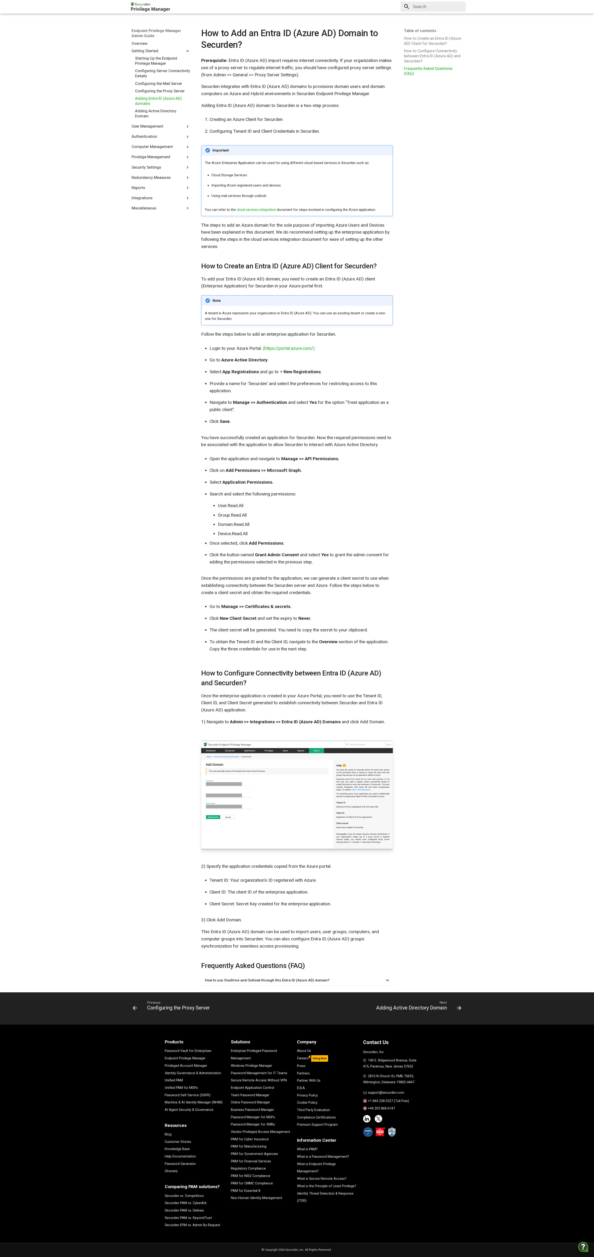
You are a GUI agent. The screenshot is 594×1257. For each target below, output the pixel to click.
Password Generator (180, 1164)
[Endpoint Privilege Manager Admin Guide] (150, 6)
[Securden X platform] (378, 1118)
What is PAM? (307, 1149)
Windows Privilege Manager (251, 1066)
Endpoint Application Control (252, 1088)
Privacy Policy (307, 1095)
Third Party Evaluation (313, 1110)
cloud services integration (257, 210)
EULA (301, 1088)
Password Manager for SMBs (253, 1124)
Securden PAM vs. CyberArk (186, 1203)
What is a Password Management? (323, 1157)
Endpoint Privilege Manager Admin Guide (156, 33)
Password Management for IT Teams (259, 1073)
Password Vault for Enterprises (188, 1051)
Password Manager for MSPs (253, 1117)
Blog (168, 1134)
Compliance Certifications (316, 1117)
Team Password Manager (250, 1095)
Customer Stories (178, 1142)
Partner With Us (308, 1081)
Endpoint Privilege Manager (185, 1058)
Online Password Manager (250, 1102)
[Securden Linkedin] (367, 1118)
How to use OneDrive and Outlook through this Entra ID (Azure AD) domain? (267, 980)
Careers (303, 1058)
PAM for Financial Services (251, 1161)
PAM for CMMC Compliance (252, 1183)
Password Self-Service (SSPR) (187, 1095)
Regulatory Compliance (248, 1168)
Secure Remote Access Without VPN (259, 1080)
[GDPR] (368, 1132)
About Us (304, 1051)
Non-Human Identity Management (256, 1198)
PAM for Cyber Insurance (250, 1139)
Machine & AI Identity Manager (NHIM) (194, 1102)
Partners (303, 1073)
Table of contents (420, 30)
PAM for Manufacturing (248, 1146)
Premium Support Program (317, 1125)
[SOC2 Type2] (392, 1132)
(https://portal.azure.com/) (289, 348)
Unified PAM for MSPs (181, 1088)
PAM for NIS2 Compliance (250, 1176)
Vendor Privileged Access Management (260, 1132)
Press (301, 1066)
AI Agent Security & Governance (189, 1110)
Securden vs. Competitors (184, 1196)
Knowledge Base (177, 1149)
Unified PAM (174, 1080)
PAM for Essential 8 (245, 1191)
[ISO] (380, 1132)
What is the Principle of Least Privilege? (326, 1186)
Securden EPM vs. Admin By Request (192, 1225)
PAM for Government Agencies (254, 1154)
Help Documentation (180, 1156)
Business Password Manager (252, 1110)
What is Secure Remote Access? (321, 1179)
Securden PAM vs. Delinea (184, 1210)
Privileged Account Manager (186, 1066)
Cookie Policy (307, 1103)
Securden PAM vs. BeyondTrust (188, 1218)
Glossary (171, 1171)
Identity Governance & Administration (193, 1073)
